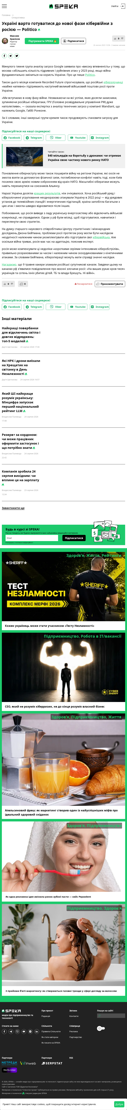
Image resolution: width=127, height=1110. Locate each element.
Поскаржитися (84, 283)
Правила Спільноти (51, 1031)
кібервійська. (101, 237)
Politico (90, 75)
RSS (71, 1057)
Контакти (73, 1016)
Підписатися (76, 41)
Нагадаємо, (9, 264)
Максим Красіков (15, 37)
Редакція (46, 1016)
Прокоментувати (112, 284)
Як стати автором (50, 1037)
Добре (119, 1104)
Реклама (73, 1031)
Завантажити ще (13, 508)
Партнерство (75, 1037)
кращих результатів (47, 193)
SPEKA (10, 1081)
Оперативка (18, 17)
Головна (6, 15)
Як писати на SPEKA (51, 1042)
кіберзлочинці (113, 82)
